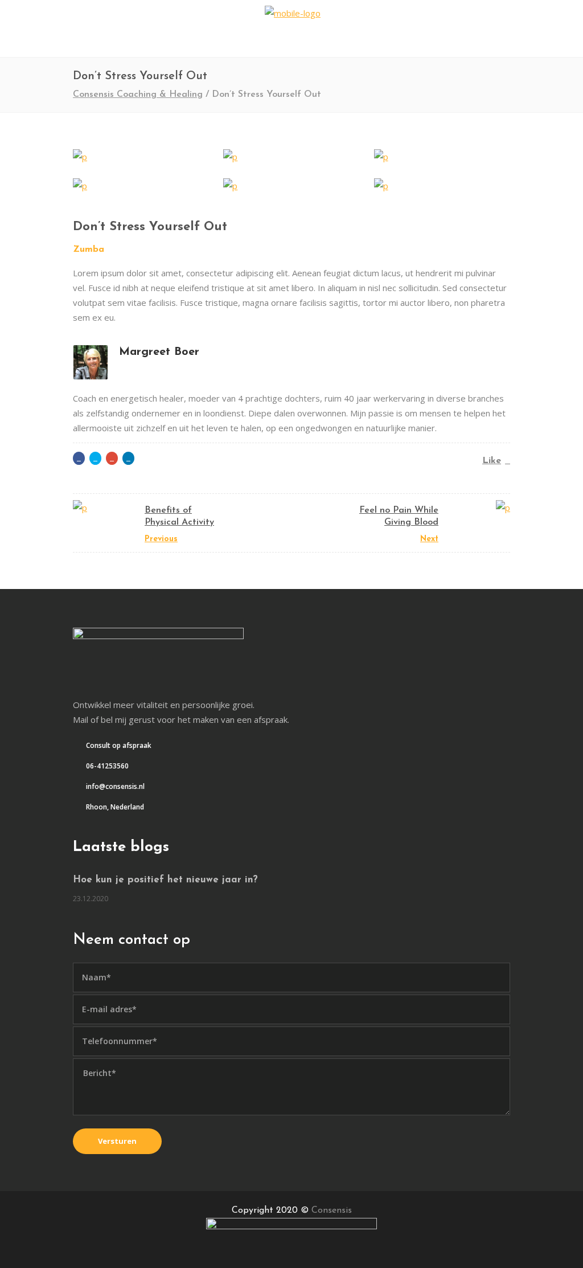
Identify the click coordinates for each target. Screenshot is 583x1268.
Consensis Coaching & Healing (138, 94)
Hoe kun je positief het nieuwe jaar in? (165, 880)
